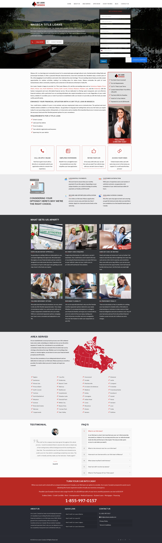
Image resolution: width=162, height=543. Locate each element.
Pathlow (112, 412)
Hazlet (112, 396)
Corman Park (63, 409)
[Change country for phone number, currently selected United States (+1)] (102, 50)
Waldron (87, 390)
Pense (112, 399)
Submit (103, 61)
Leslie (112, 380)
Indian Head (88, 399)
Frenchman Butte (115, 390)
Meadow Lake (84, 88)
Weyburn (76, 88)
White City (62, 402)
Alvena (87, 409)
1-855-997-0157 (119, 142)
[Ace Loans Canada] (38, 4)
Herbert (112, 402)
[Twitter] (121, 539)
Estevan (70, 88)
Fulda (112, 409)
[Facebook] (118, 539)
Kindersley (97, 88)
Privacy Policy (104, 521)
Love (111, 406)
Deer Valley (62, 412)
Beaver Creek (63, 383)
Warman (35, 409)
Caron (86, 402)
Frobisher (113, 386)
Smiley (87, 393)
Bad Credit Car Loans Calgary (74, 522)
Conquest (113, 383)
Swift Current (63, 88)
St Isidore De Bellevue (91, 386)
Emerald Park (63, 399)
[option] (55, 444)
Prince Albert (37, 386)
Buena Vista (62, 406)
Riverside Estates (38, 406)
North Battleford (48, 88)
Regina (99, 86)
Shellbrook (62, 390)
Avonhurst (113, 393)
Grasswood (88, 377)
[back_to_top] (129, 539)
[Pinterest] (125, 539)
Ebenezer (113, 377)
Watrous (61, 386)
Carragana (88, 396)
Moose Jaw (38, 88)
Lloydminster (63, 393)
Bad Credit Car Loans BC (73, 518)
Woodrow (88, 406)
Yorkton (56, 88)
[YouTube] (123, 539)
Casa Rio (61, 377)
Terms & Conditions (105, 525)
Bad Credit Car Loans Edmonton (75, 526)
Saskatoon (94, 86)
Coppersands (37, 412)
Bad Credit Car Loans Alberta (74, 514)
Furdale (87, 380)
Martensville (88, 383)
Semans (87, 412)
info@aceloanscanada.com (108, 517)
